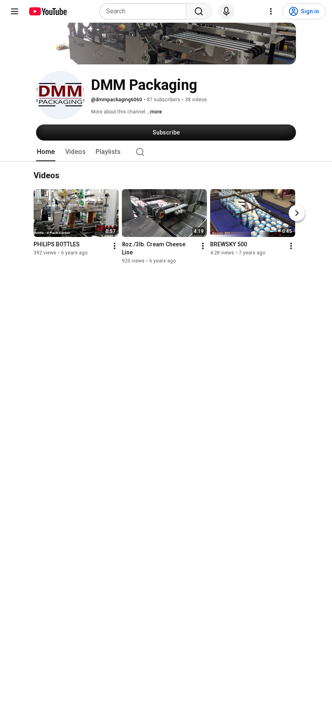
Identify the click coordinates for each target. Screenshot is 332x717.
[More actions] (114, 246)
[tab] (45, 152)
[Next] (297, 213)
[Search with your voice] (226, 11)
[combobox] (145, 11)
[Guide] (14, 11)
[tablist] (166, 152)
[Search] (199, 11)
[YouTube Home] (47, 11)
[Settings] (271, 11)
